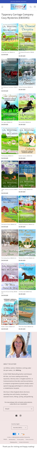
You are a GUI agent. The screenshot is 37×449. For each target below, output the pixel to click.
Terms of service (29, 439)
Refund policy (12, 439)
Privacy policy (20, 439)
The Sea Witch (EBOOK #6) (25, 122)
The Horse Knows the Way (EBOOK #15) (9, 292)
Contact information (24, 442)
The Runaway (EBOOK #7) (7, 155)
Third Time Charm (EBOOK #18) (26, 326)
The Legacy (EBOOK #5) (6, 122)
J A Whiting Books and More (17, 437)
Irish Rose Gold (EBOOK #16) (25, 291)
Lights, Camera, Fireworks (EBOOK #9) (9, 190)
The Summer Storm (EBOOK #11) (8, 224)
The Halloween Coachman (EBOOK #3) (9, 88)
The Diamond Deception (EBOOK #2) (26, 53)
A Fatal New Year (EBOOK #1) (8, 52)
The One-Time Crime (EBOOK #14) (27, 258)
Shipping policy (13, 442)
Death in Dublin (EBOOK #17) (8, 326)
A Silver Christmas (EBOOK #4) (26, 87)
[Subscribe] (31, 409)
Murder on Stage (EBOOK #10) (26, 189)
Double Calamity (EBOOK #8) (25, 155)
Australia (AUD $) (17, 427)
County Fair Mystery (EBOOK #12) (26, 224)
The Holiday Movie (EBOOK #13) (8, 258)
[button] (2, 7)
